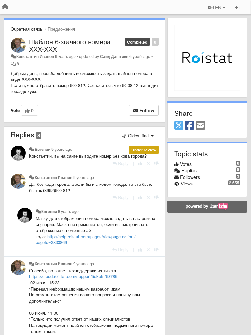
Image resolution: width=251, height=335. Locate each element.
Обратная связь (26, 29)
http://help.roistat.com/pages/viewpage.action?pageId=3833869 (86, 239)
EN (218, 7)
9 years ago (61, 149)
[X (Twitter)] (178, 125)
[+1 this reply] (140, 163)
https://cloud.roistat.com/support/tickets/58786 (73, 276)
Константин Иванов (35, 56)
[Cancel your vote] (148, 163)
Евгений (42, 149)
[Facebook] (189, 125)
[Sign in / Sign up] (237, 7)
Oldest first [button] (138, 135)
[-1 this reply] (156, 163)
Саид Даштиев (114, 56)
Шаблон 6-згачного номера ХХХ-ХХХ (69, 45)
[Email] (200, 125)
